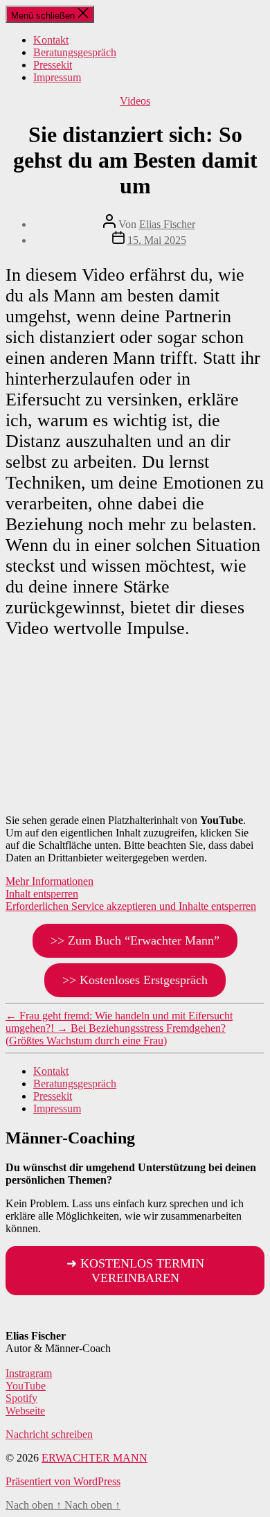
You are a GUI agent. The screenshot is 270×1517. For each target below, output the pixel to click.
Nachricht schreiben (49, 1434)
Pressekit (52, 65)
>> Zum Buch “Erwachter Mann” (135, 940)
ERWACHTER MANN (94, 1458)
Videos (135, 101)
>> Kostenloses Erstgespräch (135, 980)
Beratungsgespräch (74, 52)
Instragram (29, 1373)
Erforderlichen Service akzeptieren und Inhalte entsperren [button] (131, 906)
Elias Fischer (167, 224)
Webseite (25, 1411)
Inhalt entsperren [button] (42, 894)
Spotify (21, 1398)
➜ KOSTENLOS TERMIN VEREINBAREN (135, 1270)
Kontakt (51, 40)
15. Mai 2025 (156, 240)
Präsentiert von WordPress (63, 1481)
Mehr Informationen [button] (49, 881)
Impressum (57, 77)
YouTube (26, 1386)
